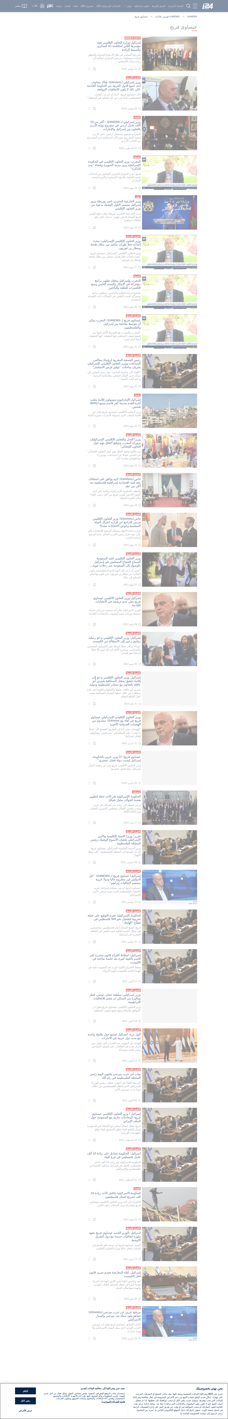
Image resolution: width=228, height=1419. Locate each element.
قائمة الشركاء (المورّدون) (113, 1401)
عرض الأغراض (25, 1410)
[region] (114, 1401)
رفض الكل (25, 1400)
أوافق (25, 1391)
